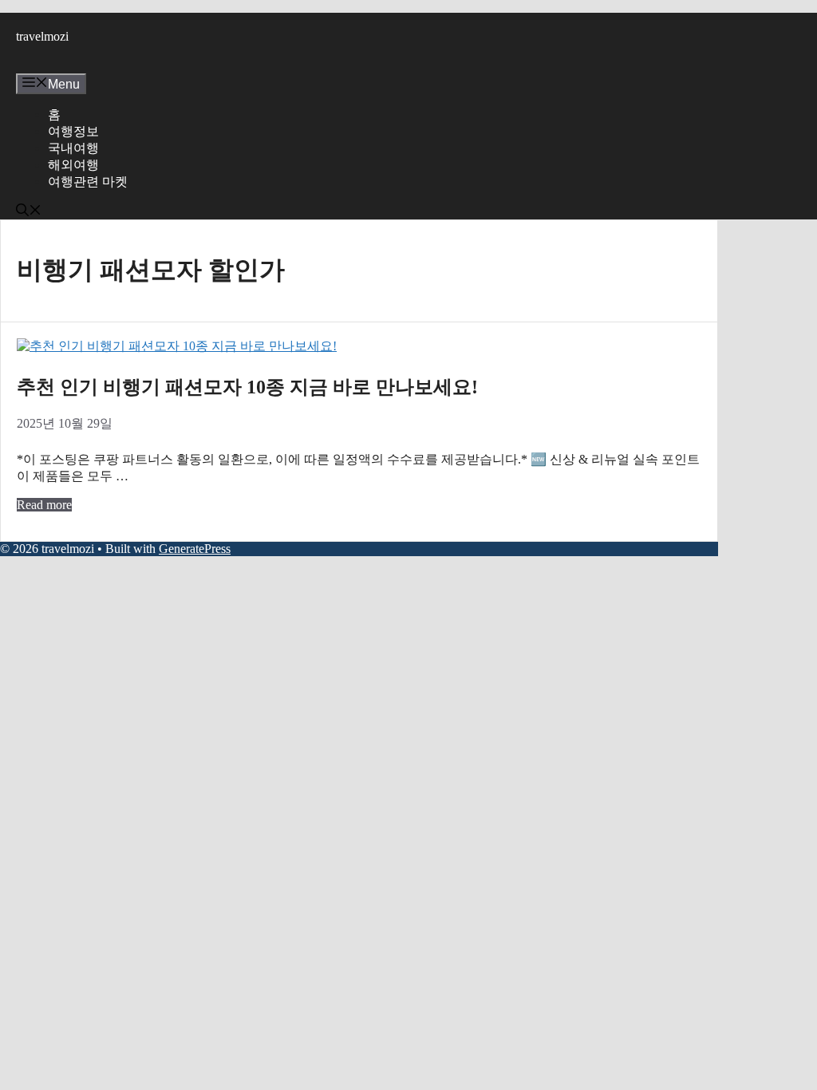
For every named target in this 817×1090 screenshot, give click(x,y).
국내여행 (73, 148)
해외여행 (73, 165)
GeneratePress (195, 548)
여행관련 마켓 (88, 181)
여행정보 (73, 131)
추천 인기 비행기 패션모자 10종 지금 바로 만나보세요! (247, 387)
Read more (44, 504)
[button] (28, 212)
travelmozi (42, 36)
